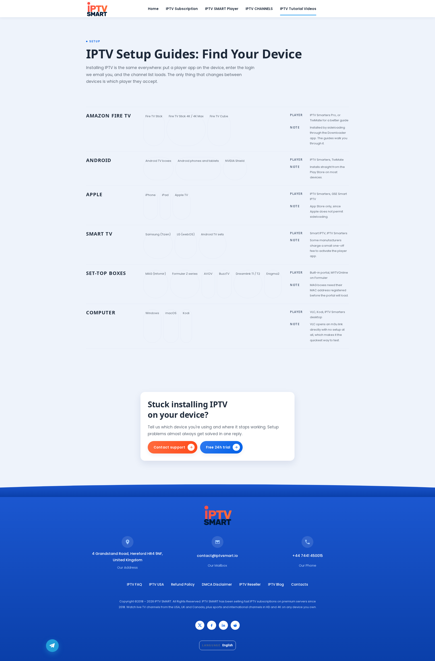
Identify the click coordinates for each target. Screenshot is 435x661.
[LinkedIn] (223, 625)
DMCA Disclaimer (217, 584)
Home (153, 8)
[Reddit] (235, 625)
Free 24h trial (218, 447)
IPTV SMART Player (221, 8)
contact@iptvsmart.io (217, 555)
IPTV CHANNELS (259, 8)
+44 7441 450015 (307, 555)
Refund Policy (183, 584)
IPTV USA (156, 584)
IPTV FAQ (134, 584)
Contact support (169, 447)
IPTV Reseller (250, 584)
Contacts (299, 584)
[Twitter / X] (199, 625)
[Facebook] (211, 625)
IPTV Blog (276, 584)
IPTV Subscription (182, 8)
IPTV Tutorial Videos (298, 8)
